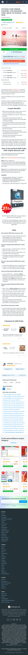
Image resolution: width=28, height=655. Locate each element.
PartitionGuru (4, 527)
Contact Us (3, 588)
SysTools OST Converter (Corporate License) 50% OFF (14, 402)
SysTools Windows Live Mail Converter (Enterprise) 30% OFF (14, 430)
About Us (3, 579)
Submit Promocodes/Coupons (7, 600)
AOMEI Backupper (5, 530)
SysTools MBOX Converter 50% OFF (12, 394)
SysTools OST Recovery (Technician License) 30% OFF (14, 417)
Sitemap (3, 597)
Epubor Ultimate (4, 537)
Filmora (3, 513)
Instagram (8, 620)
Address (3, 586)
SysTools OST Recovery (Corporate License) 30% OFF (14, 415)
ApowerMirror (4, 541)
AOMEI (2, 555)
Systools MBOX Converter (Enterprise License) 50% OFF (14, 398)
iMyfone (3, 558)
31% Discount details (7, 28)
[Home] (4, 6)
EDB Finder (18, 382)
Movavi (2, 548)
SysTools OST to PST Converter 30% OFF (13, 419)
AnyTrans (3, 525)
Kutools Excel (4, 524)
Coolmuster (3, 517)
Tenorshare (3, 550)
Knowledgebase (4, 598)
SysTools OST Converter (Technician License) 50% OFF (14, 404)
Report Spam (4, 595)
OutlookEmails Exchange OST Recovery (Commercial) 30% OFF (14, 426)
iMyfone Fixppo (4, 539)
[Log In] (26, 2)
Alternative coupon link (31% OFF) (11, 63)
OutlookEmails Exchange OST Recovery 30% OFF (14, 421)
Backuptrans (4, 563)
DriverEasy (3, 515)
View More (13, 442)
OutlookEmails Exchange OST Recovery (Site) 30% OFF (14, 424)
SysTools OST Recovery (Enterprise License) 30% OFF (14, 413)
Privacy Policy (18, 504)
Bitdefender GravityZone (6, 519)
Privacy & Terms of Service (17, 645)
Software (5, 382)
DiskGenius (3, 534)
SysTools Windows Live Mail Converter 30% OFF (14, 407)
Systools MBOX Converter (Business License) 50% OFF (14, 396)
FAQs (17, 28)
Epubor (2, 570)
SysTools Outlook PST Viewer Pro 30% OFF (14, 428)
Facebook (11, 620)
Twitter (17, 620)
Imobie (2, 565)
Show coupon (15, 49)
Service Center (4, 584)
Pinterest (20, 620)
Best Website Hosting (6, 582)
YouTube (14, 620)
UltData (3, 522)
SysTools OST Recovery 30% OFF (12, 409)
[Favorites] (23, 2)
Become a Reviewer (5, 602)
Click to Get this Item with (14, 61)
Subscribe (23, 501)
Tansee (2, 567)
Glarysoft (3, 560)
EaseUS (2, 551)
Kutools (3, 546)
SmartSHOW (4, 529)
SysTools (11, 382)
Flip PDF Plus (4, 535)
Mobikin (3, 568)
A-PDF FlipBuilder (5, 573)
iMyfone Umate (4, 532)
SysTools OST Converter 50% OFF (12, 400)
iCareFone (3, 520)
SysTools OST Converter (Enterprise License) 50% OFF (14, 405)
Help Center (4, 593)
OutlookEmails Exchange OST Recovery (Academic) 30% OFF (14, 423)
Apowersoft (3, 572)
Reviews (24, 28)
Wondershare (4, 553)
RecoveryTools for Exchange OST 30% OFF (14, 411)
